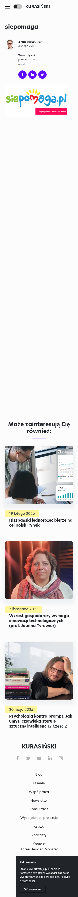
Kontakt (39, 843)
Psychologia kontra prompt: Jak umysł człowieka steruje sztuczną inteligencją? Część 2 (40, 721)
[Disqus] (39, 354)
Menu (7, 6)
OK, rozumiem (32, 889)
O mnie (39, 783)
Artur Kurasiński (30, 42)
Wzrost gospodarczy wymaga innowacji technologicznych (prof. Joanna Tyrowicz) (39, 620)
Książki (39, 826)
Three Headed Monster (39, 849)
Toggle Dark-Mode (17, 6)
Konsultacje (39, 809)
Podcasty (39, 835)
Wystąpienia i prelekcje (39, 817)
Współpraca (39, 791)
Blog (39, 774)
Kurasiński (37, 6)
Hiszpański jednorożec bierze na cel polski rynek (41, 523)
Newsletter (39, 800)
